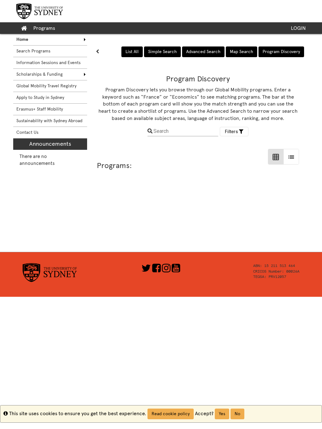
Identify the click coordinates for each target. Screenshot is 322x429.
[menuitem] (50, 39)
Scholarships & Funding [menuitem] (39, 74)
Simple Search (162, 51)
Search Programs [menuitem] (33, 51)
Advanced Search (203, 51)
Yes (222, 413)
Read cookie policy (171, 413)
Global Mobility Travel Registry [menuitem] (46, 86)
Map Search (241, 51)
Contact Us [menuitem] (27, 132)
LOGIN (298, 28)
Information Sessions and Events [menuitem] (48, 62)
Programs (44, 28)
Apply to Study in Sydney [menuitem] (40, 97)
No (237, 413)
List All (132, 51)
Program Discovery (281, 51)
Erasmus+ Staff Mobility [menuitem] (39, 109)
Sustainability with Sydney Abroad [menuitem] (49, 120)
